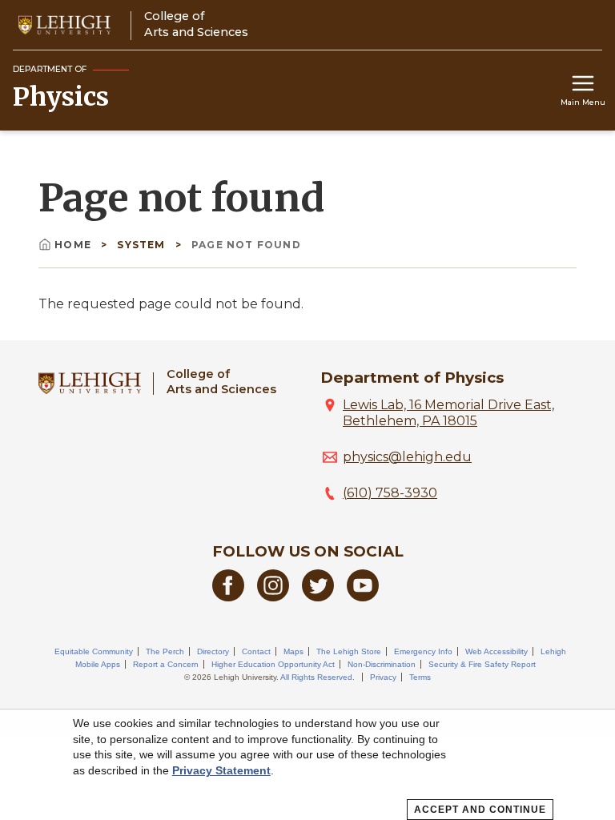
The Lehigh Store (348, 651)
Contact (256, 651)
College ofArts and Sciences (221, 381)
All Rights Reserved (316, 677)
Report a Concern (166, 664)
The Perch (165, 651)
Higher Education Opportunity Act (273, 664)
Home (72, 245)
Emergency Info (423, 651)
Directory (213, 651)
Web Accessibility (496, 651)
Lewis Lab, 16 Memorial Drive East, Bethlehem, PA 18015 (448, 412)
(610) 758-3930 (390, 492)
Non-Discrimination (382, 664)
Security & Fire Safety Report (482, 664)
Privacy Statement (221, 770)
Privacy (383, 677)
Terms (420, 677)
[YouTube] (363, 597)
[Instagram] (273, 597)
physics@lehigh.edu (407, 456)
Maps (293, 651)
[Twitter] (318, 597)
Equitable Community (93, 651)
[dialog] (307, 764)
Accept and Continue (480, 809)
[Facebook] (228, 597)
